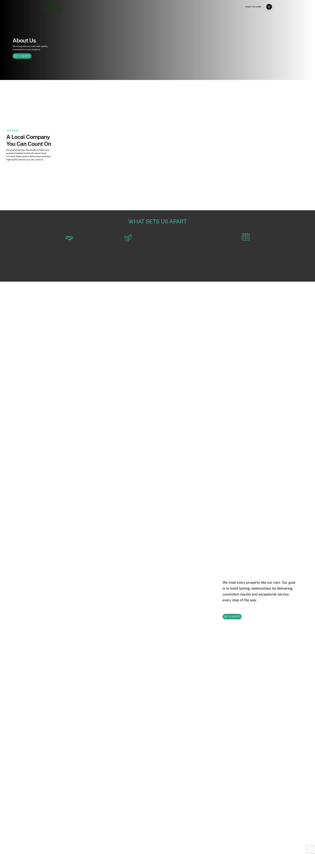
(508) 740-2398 (253, 7)
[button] (269, 7)
